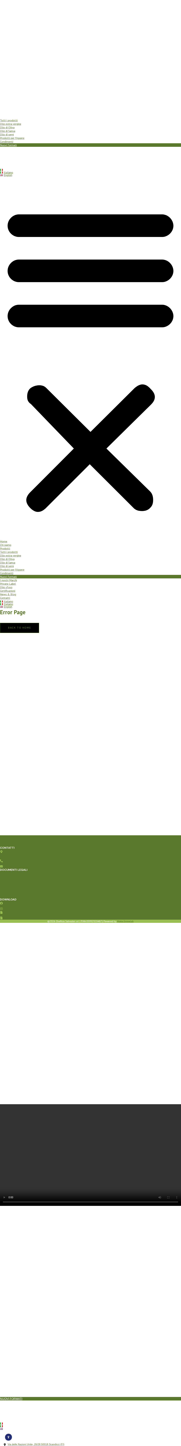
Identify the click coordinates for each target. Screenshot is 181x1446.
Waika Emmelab (125, 921)
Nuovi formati (8, 145)
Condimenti (6, 141)
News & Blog (8, 162)
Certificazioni (7, 159)
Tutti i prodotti (9, 120)
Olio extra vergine (10, 124)
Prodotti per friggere (12, 138)
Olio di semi (7, 134)
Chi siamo (5, 113)
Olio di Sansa (7, 131)
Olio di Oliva (7, 127)
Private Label (8, 152)
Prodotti (5, 117)
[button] (90, 358)
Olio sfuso (6, 155)
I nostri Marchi (8, 148)
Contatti (5, 166)
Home (3, 110)
